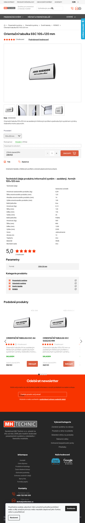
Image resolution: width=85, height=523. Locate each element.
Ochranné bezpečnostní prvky (62, 443)
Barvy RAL (22, 479)
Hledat (65, 8)
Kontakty (58, 2)
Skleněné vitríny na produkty (62, 435)
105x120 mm (42, 266)
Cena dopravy (9, 2)
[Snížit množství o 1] (47, 153)
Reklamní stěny (62, 439)
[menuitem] (14, 17)
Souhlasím (71, 508)
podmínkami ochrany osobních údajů (53, 399)
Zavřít (15, 164)
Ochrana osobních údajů (22, 475)
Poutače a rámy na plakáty (62, 431)
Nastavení (14, 518)
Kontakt (22, 460)
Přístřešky (62, 447)
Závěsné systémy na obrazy (62, 427)
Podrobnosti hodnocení (39, 39)
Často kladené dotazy (22, 469)
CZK (74, 2)
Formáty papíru (22, 482)
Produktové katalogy (25, 2)
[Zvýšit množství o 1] (56, 153)
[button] (5, 341)
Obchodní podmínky (44, 2)
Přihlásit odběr (42, 404)
